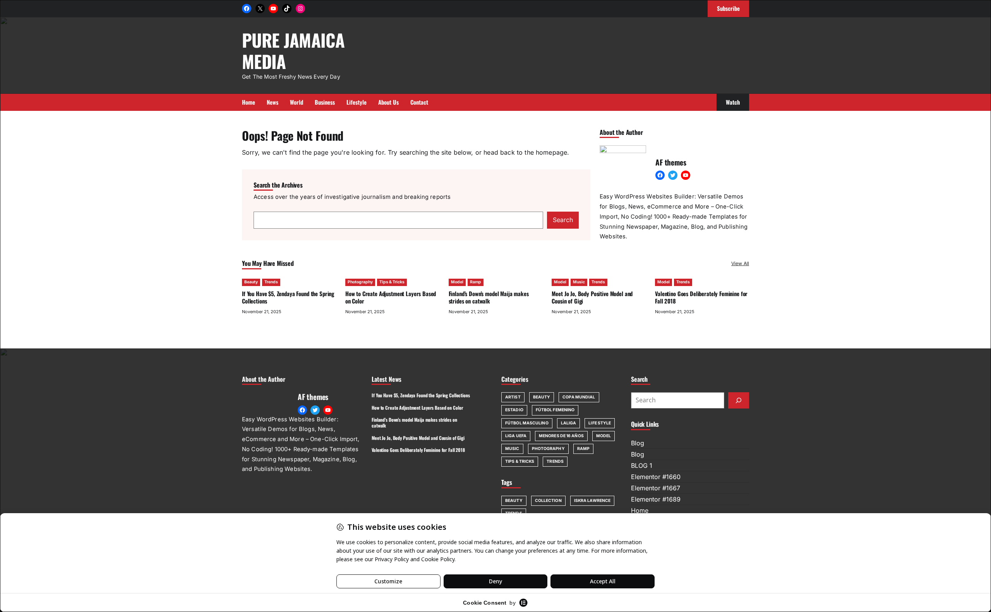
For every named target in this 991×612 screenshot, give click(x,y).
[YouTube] (273, 8)
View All (740, 263)
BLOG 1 (641, 465)
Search (563, 220)
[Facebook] (246, 8)
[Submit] (738, 400)
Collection (548, 500)
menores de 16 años (561, 435)
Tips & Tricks (392, 281)
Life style (599, 423)
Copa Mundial (578, 397)
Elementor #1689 (656, 499)
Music (579, 281)
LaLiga (568, 423)
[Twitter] (672, 175)
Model (457, 281)
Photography (360, 281)
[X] (260, 8)
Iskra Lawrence (592, 500)
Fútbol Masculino (527, 423)
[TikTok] (286, 8)
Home (639, 510)
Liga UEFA (515, 435)
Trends (271, 281)
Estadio (514, 409)
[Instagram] (300, 8)
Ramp (475, 281)
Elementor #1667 (655, 488)
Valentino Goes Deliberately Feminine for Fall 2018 (701, 297)
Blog (637, 443)
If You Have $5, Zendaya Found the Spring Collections (288, 297)
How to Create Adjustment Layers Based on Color (390, 297)
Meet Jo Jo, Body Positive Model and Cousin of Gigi (592, 297)
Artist (513, 397)
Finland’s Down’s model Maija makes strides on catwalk (489, 297)
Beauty (251, 281)
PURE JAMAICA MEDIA (293, 50)
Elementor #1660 (656, 477)
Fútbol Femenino (555, 409)
